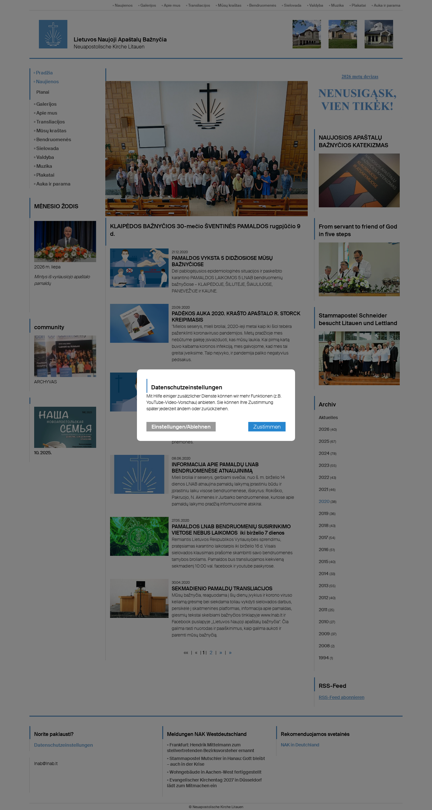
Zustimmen (267, 426)
